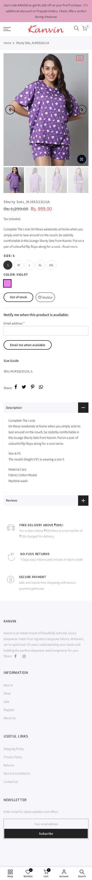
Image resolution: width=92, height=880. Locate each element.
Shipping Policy (14, 749)
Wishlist (45, 296)
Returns (9, 765)
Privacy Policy (13, 757)
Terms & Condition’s (17, 773)
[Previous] (10, 109)
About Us (10, 718)
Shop (7, 693)
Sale (6, 701)
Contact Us (11, 782)
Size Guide (11, 361)
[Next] (82, 109)
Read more (70, 246)
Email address (14, 323)
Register (9, 710)
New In (8, 685)
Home (7, 43)
